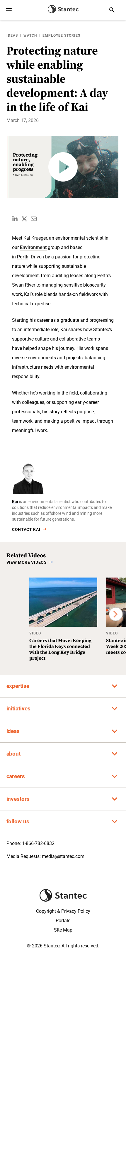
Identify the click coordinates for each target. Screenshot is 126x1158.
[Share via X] (24, 219)
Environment (33, 247)
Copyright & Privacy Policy (63, 911)
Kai (15, 501)
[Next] (116, 614)
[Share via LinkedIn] (15, 219)
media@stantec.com (63, 856)
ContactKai (26, 529)
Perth (22, 257)
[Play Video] (63, 167)
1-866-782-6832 (38, 843)
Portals (63, 920)
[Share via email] (34, 219)
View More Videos (26, 562)
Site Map (63, 930)
